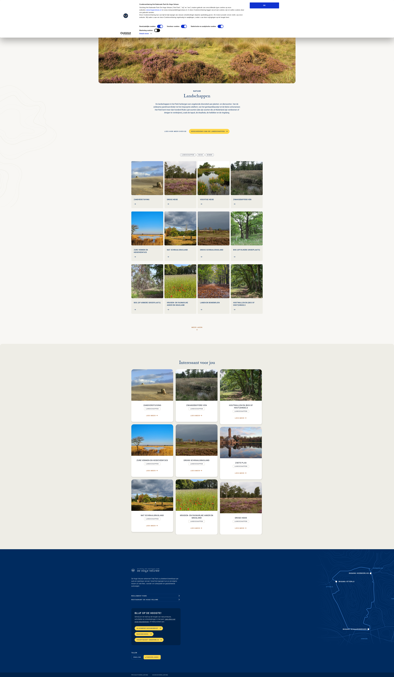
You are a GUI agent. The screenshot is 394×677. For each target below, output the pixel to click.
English (137, 657)
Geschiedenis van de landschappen (208, 131)
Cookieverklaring (160, 675)
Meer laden (197, 327)
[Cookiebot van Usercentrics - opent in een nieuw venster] (126, 33)
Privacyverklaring (139, 675)
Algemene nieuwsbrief (147, 628)
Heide (200, 155)
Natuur (197, 91)
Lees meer (151, 415)
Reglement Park (139, 596)
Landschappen (188, 155)
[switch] (184, 26)
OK (264, 5)
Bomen (209, 155)
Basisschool (143, 634)
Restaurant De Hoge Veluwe (144, 599)
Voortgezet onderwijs (148, 640)
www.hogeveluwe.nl (153, 10)
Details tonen (144, 33)
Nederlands (153, 657)
